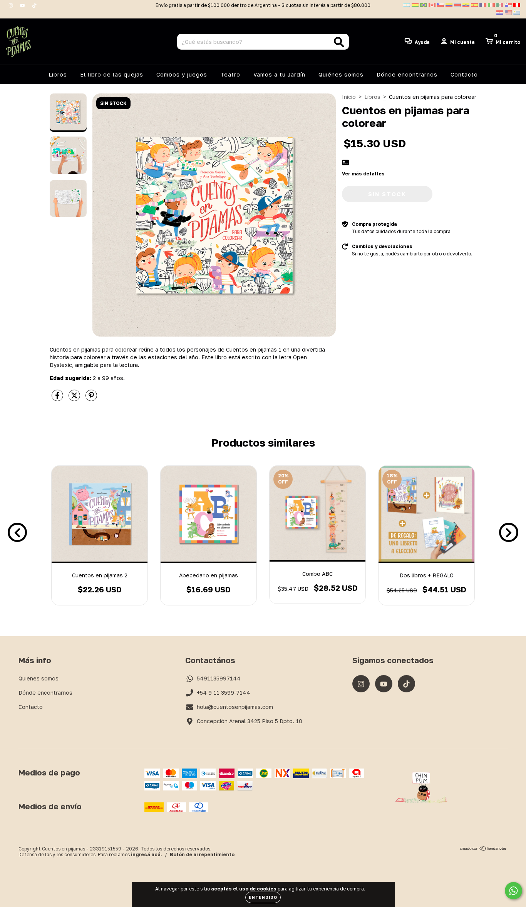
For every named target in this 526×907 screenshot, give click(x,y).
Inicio (349, 96)
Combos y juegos (181, 74)
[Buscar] (339, 42)
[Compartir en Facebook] (58, 398)
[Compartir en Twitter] (75, 398)
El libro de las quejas (111, 74)
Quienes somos (38, 678)
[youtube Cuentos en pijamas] (23, 5)
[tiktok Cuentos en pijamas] (34, 5)
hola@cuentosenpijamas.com (235, 707)
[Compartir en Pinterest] (91, 398)
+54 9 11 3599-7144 (223, 692)
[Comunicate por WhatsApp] (513, 890)
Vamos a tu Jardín (279, 74)
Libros (58, 74)
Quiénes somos (341, 74)
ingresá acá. (146, 854)
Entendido (263, 897)
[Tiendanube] (483, 849)
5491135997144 (219, 678)
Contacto (464, 74)
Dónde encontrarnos (407, 74)
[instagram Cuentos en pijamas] (11, 5)
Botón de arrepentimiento (202, 854)
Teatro (230, 74)
